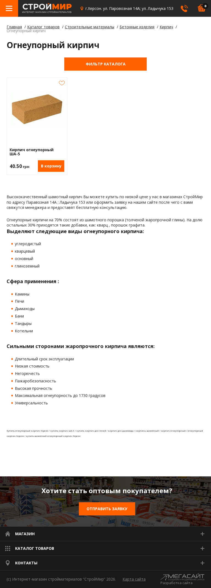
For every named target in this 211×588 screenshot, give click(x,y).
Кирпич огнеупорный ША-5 (32, 152)
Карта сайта (134, 579)
